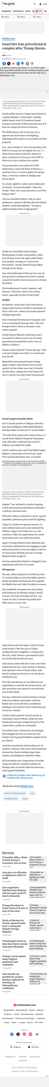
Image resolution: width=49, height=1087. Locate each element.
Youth (16, 1014)
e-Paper (21, 1022)
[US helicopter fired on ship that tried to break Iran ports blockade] (38, 945)
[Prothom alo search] (34, 4)
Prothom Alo (10, 1057)
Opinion (40, 1010)
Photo (7, 1022)
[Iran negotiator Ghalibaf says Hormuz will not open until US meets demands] (38, 893)
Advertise (22, 1057)
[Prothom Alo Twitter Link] (19, 1034)
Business (8, 1014)
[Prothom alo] (8, 4)
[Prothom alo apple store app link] (33, 1047)
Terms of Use (35, 1057)
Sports (28, 11)
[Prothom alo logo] (24, 1005)
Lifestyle (39, 1014)
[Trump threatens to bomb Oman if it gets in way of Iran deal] (38, 910)
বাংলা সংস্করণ (39, 1022)
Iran (32, 793)
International (18, 11)
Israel (24, 799)
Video (13, 1022)
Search (30, 1022)
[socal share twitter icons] (9, 65)
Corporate (40, 1018)
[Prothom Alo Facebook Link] (13, 1034)
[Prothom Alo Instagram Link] (25, 1034)
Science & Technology (25, 1018)
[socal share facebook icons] (4, 65)
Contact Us (23, 1060)
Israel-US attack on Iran (14, 793)
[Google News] (37, 1034)
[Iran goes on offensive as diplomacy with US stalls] (38, 877)
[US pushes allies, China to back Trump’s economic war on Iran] (38, 862)
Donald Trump (10, 799)
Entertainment (27, 1014)
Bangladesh (6, 11)
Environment (8, 1018)
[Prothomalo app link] (15, 1047)
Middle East (8, 38)
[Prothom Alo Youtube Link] (31, 1034)
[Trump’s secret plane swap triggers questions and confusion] (38, 962)
